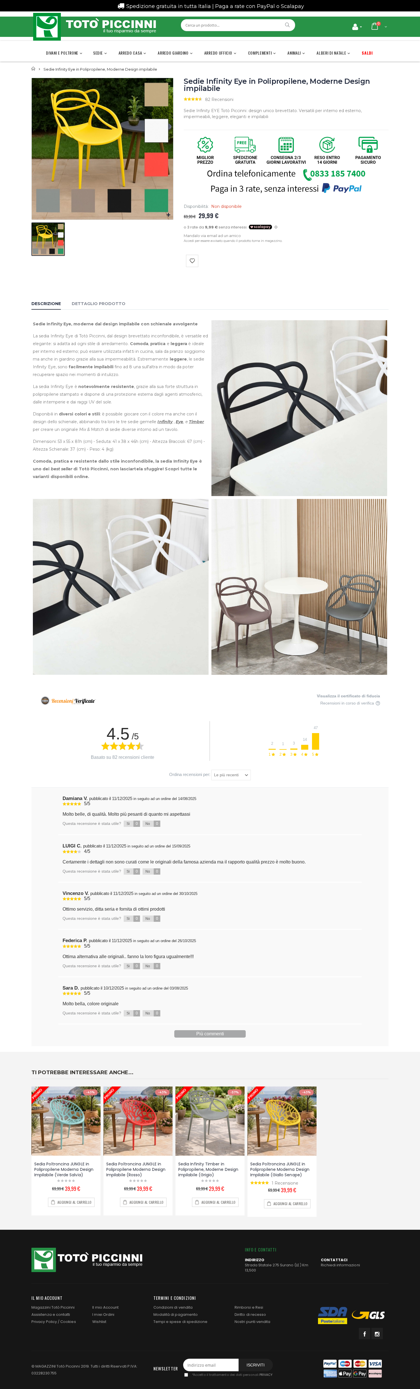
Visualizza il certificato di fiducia (348, 696)
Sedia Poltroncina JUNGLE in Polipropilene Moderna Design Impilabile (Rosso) (135, 1169)
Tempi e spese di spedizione (180, 1321)
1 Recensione (285, 1183)
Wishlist (99, 1321)
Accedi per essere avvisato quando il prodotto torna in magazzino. (233, 241)
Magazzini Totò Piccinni (53, 1307)
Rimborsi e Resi (249, 1307)
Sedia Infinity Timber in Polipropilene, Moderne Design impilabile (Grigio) (208, 1169)
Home (33, 69)
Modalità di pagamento (175, 1314)
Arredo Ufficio (218, 53)
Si (132, 823)
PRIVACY (266, 1375)
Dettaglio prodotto (98, 303)
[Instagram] (377, 1333)
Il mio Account (105, 1307)
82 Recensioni (219, 99)
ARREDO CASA (130, 53)
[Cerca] (288, 24)
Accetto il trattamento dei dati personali (232, 1375)
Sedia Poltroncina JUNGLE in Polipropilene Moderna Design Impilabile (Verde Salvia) (63, 1169)
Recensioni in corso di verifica (347, 703)
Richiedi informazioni (340, 1265)
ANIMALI (294, 53)
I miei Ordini (103, 1314)
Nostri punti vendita (252, 1321)
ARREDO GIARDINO (173, 53)
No (151, 823)
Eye (179, 421)
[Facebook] (364, 1333)
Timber (196, 421)
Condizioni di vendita (173, 1307)
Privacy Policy (44, 1321)
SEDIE (98, 53)
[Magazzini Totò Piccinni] (94, 27)
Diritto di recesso (250, 1314)
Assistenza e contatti (50, 1314)
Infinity (165, 421)
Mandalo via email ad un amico (212, 235)
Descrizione (46, 303)
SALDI (367, 53)
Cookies (68, 1321)
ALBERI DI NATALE (331, 53)
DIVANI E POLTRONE (62, 53)
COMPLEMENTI (260, 53)
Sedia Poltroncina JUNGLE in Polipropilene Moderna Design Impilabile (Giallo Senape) (279, 1169)
